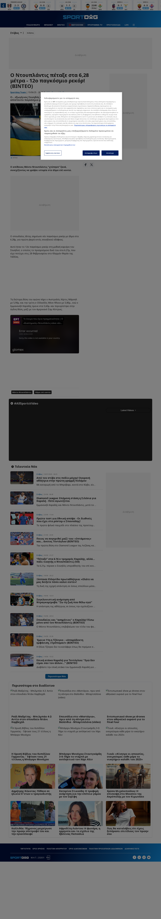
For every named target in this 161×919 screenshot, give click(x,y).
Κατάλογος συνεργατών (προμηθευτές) (59, 145)
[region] (81, 126)
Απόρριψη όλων (91, 153)
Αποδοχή (110, 153)
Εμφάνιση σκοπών (53, 153)
